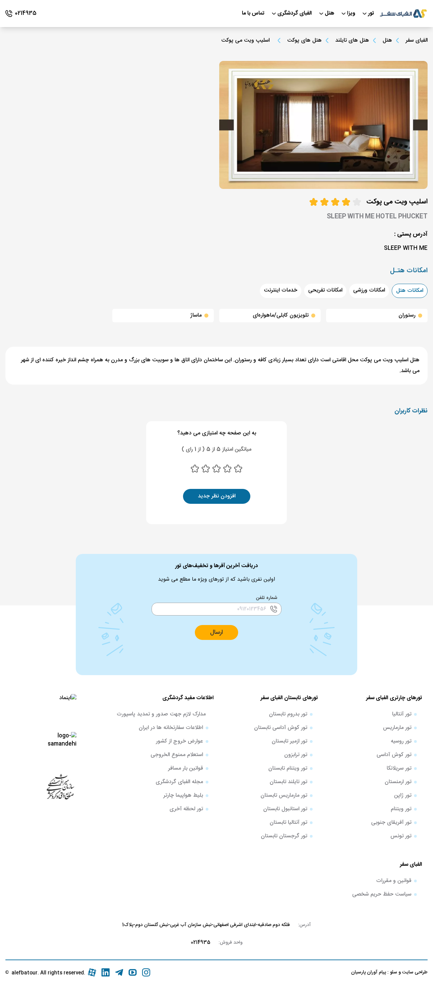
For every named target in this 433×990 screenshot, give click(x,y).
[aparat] (92, 972)
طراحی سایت (414, 972)
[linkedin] (105, 972)
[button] (216, 632)
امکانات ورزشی (369, 290)
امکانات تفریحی (325, 290)
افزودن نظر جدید (216, 496)
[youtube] (133, 972)
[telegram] (119, 972)
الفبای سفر (417, 40)
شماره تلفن (266, 598)
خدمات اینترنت (280, 290)
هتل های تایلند (352, 41)
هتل (387, 41)
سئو (393, 972)
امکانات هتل (409, 290)
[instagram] (146, 972)
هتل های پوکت (304, 41)
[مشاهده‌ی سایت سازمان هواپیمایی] (60, 786)
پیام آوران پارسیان (368, 972)
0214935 (200, 942)
